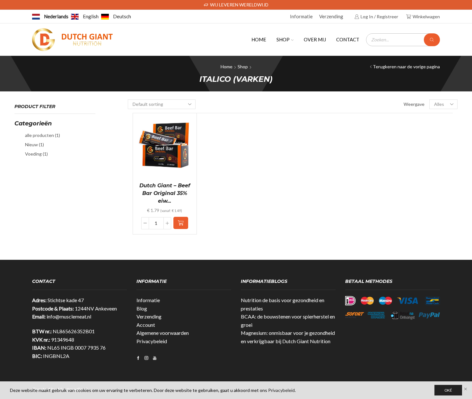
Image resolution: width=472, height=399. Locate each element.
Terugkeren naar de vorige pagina (406, 66)
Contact (347, 39)
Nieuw (34, 144)
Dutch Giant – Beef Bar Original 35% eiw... (164, 193)
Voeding (36, 154)
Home (258, 39)
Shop (283, 39)
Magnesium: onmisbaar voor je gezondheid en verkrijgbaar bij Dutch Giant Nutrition (288, 337)
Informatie (301, 16)
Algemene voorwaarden (162, 333)
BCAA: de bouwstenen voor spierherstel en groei (288, 320)
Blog (141, 308)
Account (145, 325)
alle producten (42, 135)
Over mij (315, 39)
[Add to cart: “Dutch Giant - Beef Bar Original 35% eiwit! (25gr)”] (180, 223)
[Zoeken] (432, 39)
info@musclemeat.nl (69, 316)
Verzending (331, 16)
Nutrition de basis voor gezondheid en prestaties (282, 304)
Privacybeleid (151, 341)
